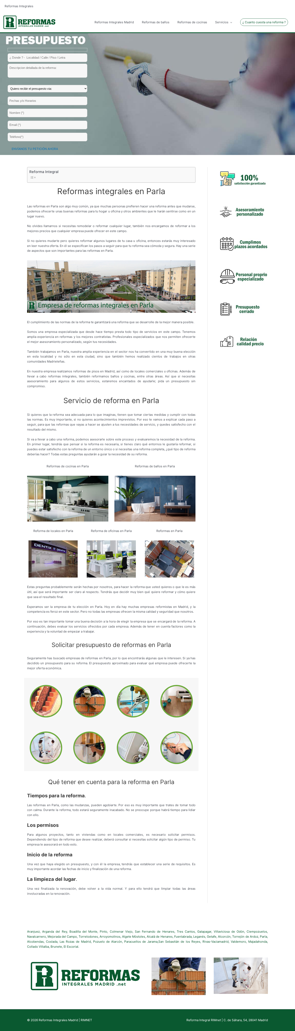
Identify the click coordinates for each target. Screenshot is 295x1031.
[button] (264, 22)
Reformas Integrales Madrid (114, 22)
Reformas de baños (155, 22)
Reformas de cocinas (192, 22)
